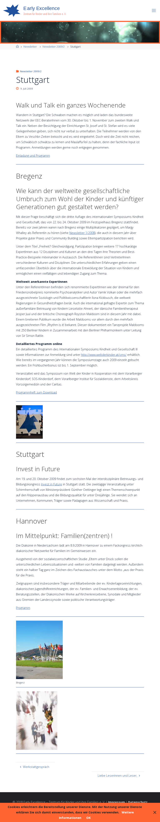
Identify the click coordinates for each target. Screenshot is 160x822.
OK (88, 818)
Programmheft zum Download (36, 392)
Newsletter (30, 46)
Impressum (116, 802)
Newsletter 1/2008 (82, 233)
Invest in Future (51, 484)
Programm (23, 608)
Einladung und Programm (33, 156)
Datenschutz (138, 802)
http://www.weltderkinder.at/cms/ (103, 355)
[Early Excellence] (11, 10)
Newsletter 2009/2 (53, 46)
